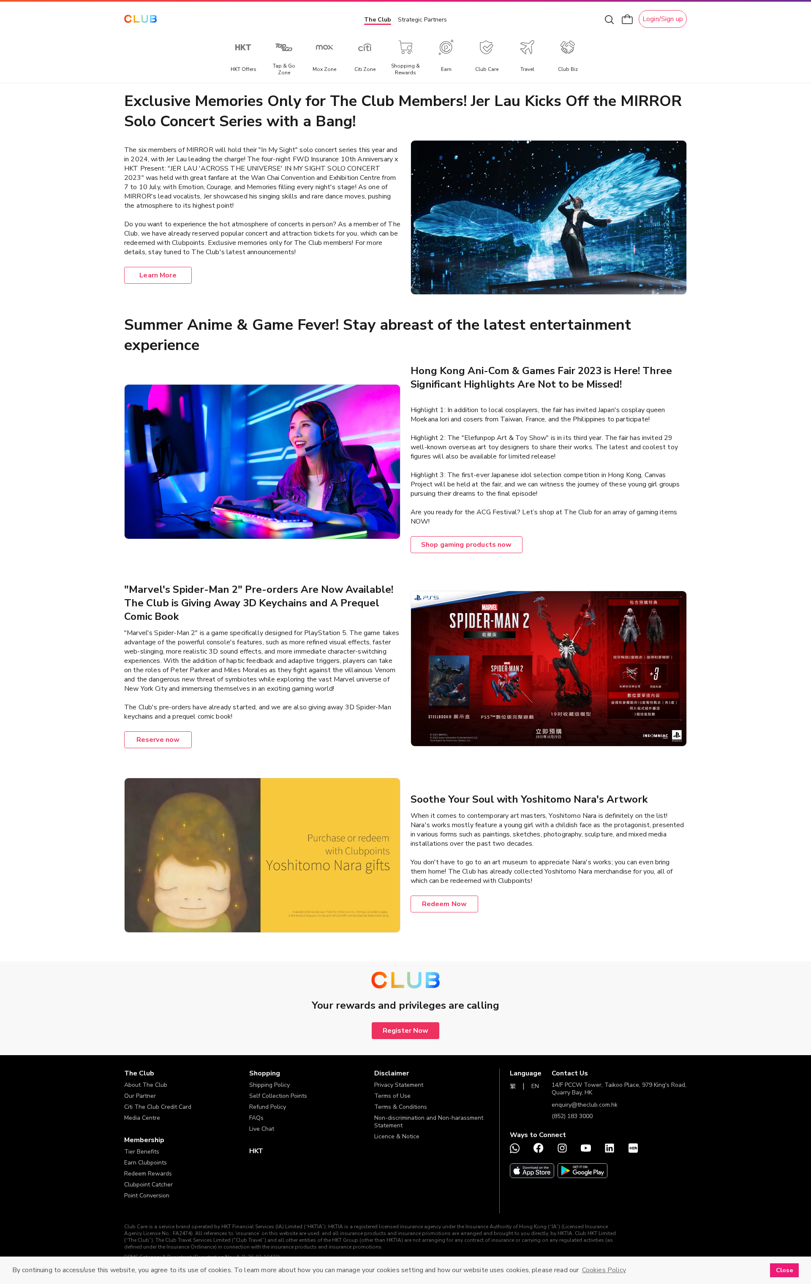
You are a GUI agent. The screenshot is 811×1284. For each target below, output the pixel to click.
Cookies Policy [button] (604, 1270)
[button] (186, 1073)
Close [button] (784, 1270)
